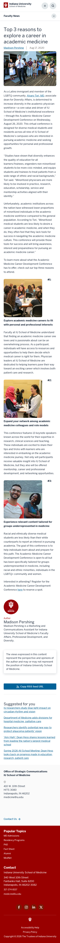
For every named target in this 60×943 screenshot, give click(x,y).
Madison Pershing (14, 47)
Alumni (7, 853)
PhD (6, 844)
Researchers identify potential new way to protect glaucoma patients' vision (28, 729)
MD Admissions (11, 835)
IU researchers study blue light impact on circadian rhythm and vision (27, 709)
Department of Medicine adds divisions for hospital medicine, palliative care (28, 719)
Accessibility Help (30, 927)
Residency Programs (14, 840)
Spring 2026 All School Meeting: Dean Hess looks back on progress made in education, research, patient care (28, 754)
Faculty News (12, 16)
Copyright (9, 936)
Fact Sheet (9, 849)
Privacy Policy (30, 932)
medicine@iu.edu (12, 894)
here (20, 589)
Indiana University (47, 936)
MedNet (8, 858)
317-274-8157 (10, 889)
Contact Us (10, 818)
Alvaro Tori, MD (35, 95)
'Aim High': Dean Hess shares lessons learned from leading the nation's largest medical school (29, 741)
